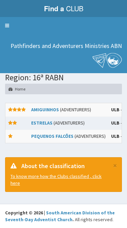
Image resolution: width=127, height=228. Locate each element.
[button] (7, 25)
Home (19, 89)
